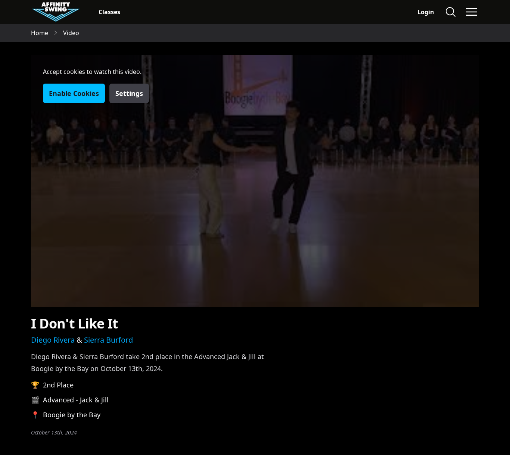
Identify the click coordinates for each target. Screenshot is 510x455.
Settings (129, 93)
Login (425, 12)
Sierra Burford (108, 340)
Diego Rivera (53, 340)
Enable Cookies (74, 93)
